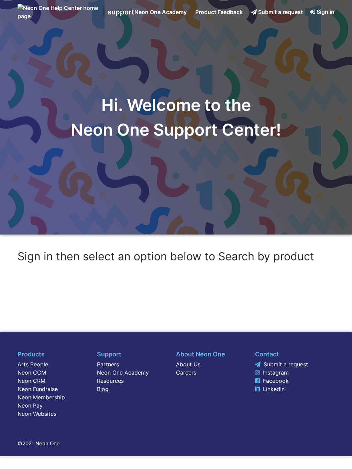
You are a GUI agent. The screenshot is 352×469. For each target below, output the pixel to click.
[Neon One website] (59, 16)
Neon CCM (32, 372)
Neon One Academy (160, 12)
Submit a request (280, 12)
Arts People (33, 364)
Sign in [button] (325, 11)
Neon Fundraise (38, 389)
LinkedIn (274, 389)
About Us (188, 364)
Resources (110, 380)
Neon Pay (30, 405)
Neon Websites (37, 413)
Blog (103, 389)
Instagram (276, 372)
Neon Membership (41, 397)
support (121, 12)
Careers (186, 372)
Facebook (276, 380)
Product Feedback (219, 12)
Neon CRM (31, 380)
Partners (108, 364)
